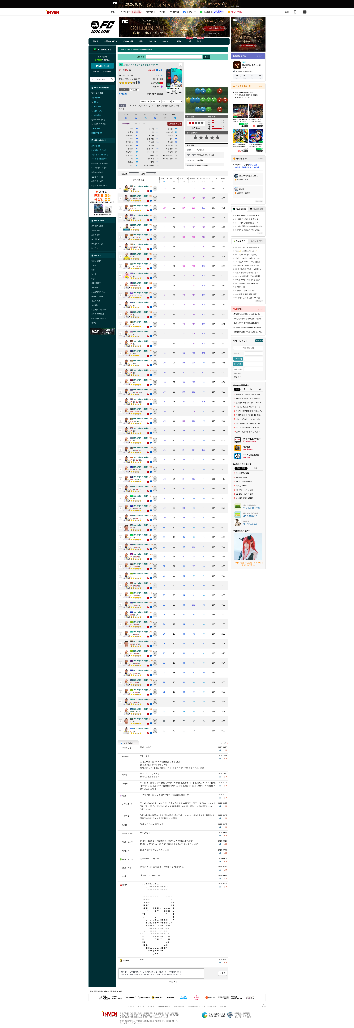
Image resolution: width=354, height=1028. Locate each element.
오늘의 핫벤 (95, 230)
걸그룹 (93, 274)
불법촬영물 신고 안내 (195, 1007)
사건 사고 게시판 (97, 181)
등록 (222, 973)
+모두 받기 (259, 340)
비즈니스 (141, 1007)
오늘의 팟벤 (95, 235)
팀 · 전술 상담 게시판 (98, 168)
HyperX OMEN (97, 296)
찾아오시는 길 (211, 1007)
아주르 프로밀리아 (98, 314)
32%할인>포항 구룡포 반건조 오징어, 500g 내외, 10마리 (248, 332)
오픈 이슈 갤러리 (97, 226)
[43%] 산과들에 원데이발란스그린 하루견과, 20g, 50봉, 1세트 (248, 319)
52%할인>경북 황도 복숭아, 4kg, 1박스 (248, 314)
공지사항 (223, 1007)
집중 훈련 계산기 (174, 124)
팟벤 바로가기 (96, 261)
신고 (225, 750)
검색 (111, 79)
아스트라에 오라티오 (98, 318)
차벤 (93, 270)
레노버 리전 (95, 301)
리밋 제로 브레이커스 (98, 310)
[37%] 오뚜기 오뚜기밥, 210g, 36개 (246, 323)
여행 (93, 279)
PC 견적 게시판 (97, 244)
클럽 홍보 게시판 (97, 177)
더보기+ (260, 56)
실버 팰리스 (95, 305)
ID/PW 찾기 (107, 71)
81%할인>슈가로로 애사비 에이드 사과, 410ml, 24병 (248, 327)
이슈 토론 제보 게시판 (99, 185)
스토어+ (260, 86)
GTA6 (93, 323)
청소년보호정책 (179, 1007)
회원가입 (96, 71)
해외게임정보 (96, 283)
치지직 (93, 265)
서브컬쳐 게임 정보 (98, 292)
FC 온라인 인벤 (104, 49)
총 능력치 (126, 123)
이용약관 (151, 1007)
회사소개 (131, 1007)
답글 (219, 750)
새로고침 (134, 90)
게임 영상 (94, 287)
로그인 (287, 12)
